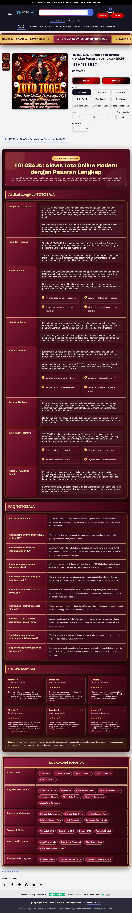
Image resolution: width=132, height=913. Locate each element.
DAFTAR (117, 16)
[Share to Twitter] (5, 885)
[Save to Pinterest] (27, 885)
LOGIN (103, 16)
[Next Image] (63, 84)
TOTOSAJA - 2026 (10, 871)
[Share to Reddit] (34, 885)
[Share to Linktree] (19, 885)
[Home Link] (25, 12)
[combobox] (63, 12)
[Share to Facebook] (12, 885)
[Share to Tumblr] (41, 885)
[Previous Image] (16, 84)
